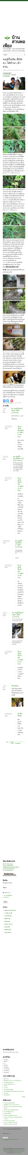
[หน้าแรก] (7, 38)
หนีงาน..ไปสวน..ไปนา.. (8, 863)
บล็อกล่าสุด (7, 921)
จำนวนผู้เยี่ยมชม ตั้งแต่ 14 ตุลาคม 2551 (11, 1139)
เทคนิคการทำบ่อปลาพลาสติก (10, 1124)
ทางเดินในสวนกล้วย (8, 1082)
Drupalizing (6, 1151)
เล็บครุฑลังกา (7, 1095)
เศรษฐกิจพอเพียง (6, 74)
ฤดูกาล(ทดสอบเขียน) (8, 1089)
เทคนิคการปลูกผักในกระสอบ (10, 1115)
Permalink (4, 412)
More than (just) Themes (19, 1151)
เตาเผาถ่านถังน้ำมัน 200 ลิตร (10, 1122)
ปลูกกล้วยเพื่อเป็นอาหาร (9, 1084)
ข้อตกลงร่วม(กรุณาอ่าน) (10, 910)
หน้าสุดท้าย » (18, 743)
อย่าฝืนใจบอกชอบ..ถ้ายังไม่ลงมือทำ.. (11, 867)
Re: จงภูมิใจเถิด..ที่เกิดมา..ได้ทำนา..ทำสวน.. (16, 411)
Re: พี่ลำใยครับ (20, 715)
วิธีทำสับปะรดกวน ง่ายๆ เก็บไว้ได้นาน (12, 1080)
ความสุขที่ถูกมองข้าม (9, 1111)
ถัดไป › (12, 743)
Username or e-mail (7, 882)
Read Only (6, 1078)
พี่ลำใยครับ (15, 686)
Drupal (9, 1133)
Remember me (7, 892)
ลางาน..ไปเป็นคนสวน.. (8, 870)
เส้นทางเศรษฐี (7, 1113)
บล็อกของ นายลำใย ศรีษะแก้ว (8, 402)
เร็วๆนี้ (5, 1086)
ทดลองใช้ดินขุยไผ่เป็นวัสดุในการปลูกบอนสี (14, 1091)
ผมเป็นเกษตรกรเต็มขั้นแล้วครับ (11, 1110)
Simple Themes (17, 1152)
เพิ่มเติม (23, 1096)
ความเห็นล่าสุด (8, 915)
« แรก (7, 741)
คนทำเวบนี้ (7, 927)
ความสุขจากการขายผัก (9, 1120)
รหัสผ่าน (5, 887)
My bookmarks (8, 932)
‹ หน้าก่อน (12, 741)
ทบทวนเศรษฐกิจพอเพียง (9, 1103)
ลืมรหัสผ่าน (6, 897)
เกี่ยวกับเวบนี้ (7, 929)
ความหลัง (6, 1093)
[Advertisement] (14, 17)
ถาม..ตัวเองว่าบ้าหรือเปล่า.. (9, 868)
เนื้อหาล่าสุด (7, 918)
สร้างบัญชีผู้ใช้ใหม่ (8, 895)
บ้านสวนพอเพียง (14, 41)
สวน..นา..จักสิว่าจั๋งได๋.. (8, 865)
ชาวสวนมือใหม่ (6, 76)
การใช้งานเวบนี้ (8, 913)
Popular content (8, 924)
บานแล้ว (6, 1087)
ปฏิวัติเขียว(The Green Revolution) (11, 1104)
